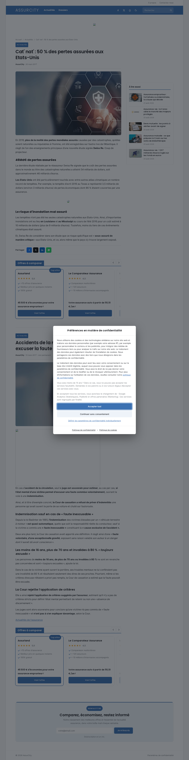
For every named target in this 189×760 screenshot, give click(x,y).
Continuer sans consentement (94, 414)
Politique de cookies (108, 430)
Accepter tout (94, 406)
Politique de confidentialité (83, 430)
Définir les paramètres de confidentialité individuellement (94, 420)
